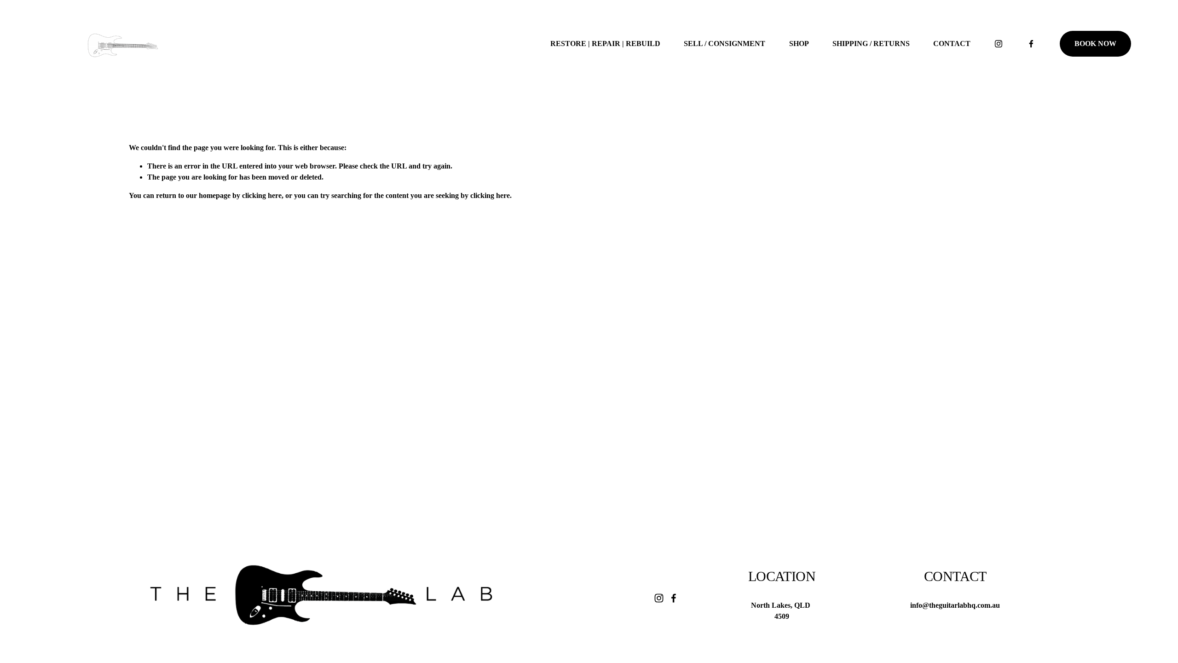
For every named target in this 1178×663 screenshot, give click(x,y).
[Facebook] (1031, 43)
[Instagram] (998, 43)
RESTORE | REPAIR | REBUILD (605, 43)
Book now (1095, 43)
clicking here (262, 195)
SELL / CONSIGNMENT (724, 43)
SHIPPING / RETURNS (871, 43)
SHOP (799, 43)
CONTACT (951, 43)
